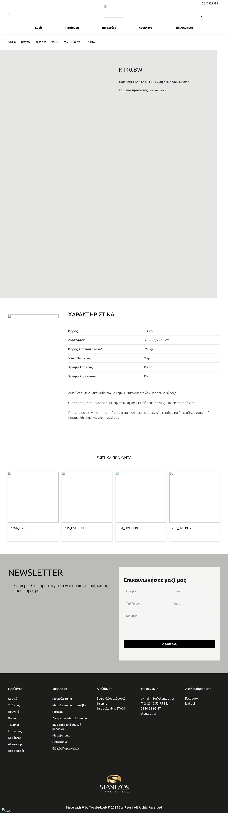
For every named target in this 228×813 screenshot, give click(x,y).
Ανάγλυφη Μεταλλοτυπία (69, 718)
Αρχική (12, 41)
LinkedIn (190, 703)
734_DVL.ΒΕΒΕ (128, 528)
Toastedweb (98, 807)
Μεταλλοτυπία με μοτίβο (69, 705)
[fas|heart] (201, 14)
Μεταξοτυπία (61, 735)
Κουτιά (12, 698)
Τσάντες (25, 41)
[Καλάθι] (216, 14)
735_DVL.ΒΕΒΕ (74, 528)
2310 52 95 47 (151, 708)
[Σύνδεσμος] (114, 11)
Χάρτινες (40, 41)
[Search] (6, 14)
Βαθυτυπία (59, 742)
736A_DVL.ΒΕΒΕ (22, 528)
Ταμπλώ (13, 724)
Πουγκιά (13, 711)
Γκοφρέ (57, 711)
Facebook (191, 698)
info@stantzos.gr (162, 698)
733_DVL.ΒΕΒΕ (182, 528)
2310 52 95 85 (157, 703)
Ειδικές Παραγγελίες (65, 748)
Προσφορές (16, 750)
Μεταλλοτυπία (62, 698)
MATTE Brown (72, 41)
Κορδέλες (14, 737)
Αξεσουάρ (15, 744)
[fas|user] (209, 14)
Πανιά (12, 718)
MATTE (55, 41)
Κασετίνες (15, 731)
